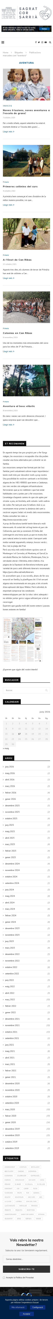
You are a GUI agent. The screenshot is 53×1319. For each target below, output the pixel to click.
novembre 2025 (12, 812)
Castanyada (32, 1171)
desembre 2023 (12, 928)
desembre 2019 (12, 1129)
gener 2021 (10, 1077)
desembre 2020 (12, 1083)
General (36, 1193)
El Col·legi (41, 1184)
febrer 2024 (10, 915)
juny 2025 (9, 825)
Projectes (18, 1210)
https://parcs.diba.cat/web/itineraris (18, 572)
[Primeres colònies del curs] (26, 160)
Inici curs (31, 1197)
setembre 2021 (12, 1038)
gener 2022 (10, 1012)
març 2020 (10, 1109)
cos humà (32, 1180)
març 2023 (10, 947)
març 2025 (10, 844)
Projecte (8, 1210)
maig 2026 (10, 773)
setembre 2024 (12, 883)
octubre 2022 (11, 967)
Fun (27, 1193)
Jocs (40, 1197)
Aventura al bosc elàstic (19, 406)
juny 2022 (9, 980)
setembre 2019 (12, 1148)
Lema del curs (31, 1201)
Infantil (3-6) (7, 106)
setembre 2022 (12, 973)
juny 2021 (9, 1044)
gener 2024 (10, 922)
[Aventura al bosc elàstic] (26, 380)
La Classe (8, 1201)
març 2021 (10, 1064)
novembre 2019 (12, 1135)
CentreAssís (35, 1176)
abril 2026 (9, 779)
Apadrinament (10, 1167)
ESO (18, 1189)
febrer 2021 (10, 1070)
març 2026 (10, 786)
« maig (6, 748)
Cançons (21, 1171)
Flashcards (9, 1193)
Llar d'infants (10, 1206)
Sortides (28, 1219)
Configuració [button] (37, 1307)
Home (5, 52)
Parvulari (23, 1206)
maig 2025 (10, 831)
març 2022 (10, 999)
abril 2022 (9, 993)
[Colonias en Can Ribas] (26, 307)
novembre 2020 (12, 1090)
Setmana (41, 1214)
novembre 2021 (12, 1025)
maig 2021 (10, 1051)
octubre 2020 (11, 1096)
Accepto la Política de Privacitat (19, 1277)
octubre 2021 (11, 1032)
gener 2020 (10, 1122)
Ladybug (19, 1201)
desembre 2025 (12, 805)
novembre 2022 (12, 960)
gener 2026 (10, 799)
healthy (7, 1197)
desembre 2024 (12, 863)
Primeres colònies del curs (20, 186)
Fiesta (35, 1189)
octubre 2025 (11, 818)
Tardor (38, 1219)
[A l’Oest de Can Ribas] (26, 234)
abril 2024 (9, 902)
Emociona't (8, 1189)
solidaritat (9, 1219)
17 (19, 734)
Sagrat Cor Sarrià (27, 1214)
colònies (8, 1180)
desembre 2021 (12, 1018)
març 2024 (10, 909)
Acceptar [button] (26, 1314)
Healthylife (19, 1197)
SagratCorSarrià (10, 1214)
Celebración (21, 1176)
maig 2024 (10, 896)
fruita (19, 1193)
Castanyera (9, 1176)
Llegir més (7, 131)
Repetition (31, 1210)
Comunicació (19, 1180)
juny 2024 (9, 889)
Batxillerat (35, 1167)
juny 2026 (9, 766)
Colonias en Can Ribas (17, 332)
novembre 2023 (12, 935)
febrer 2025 (10, 850)
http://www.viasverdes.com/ (15, 519)
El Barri (18, 1184)
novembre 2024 (12, 870)
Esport (26, 1189)
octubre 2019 (11, 1141)
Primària (34, 1206)
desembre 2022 (12, 954)
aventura (23, 1167)
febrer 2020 (10, 1115)
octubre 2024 (11, 876)
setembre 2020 (12, 1103)
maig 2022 (10, 986)
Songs (19, 1219)
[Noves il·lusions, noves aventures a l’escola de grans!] (26, 84)
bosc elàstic (9, 1171)
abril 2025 (9, 838)
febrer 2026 (10, 792)
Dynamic (7, 1184)
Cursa (42, 1180)
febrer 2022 (10, 1006)
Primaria (6, 182)
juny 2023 (9, 941)
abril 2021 (9, 1057)
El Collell (29, 1184)
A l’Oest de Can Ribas (17, 259)
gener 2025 (10, 857)
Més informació (18, 1307)
